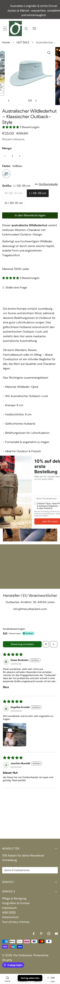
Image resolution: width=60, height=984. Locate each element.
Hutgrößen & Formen (16, 903)
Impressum (9, 908)
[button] (34, 28)
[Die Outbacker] (15, 28)
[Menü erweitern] (5, 28)
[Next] (36, 100)
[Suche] (26, 28)
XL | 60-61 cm (14, 203)
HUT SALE (23, 42)
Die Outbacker (22, 955)
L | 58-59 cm (37, 193)
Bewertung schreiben (22, 644)
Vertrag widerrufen (30, 978)
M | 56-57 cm (13, 193)
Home (6, 42)
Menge (7, 148)
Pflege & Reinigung (14, 898)
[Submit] (53, 870)
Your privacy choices (15, 922)
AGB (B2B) (9, 912)
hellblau (6, 174)
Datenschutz (10, 917)
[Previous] (9, 100)
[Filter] (46, 644)
